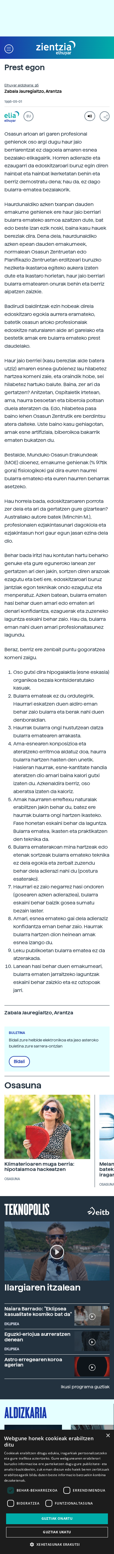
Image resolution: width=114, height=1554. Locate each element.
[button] (8, 48)
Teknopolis (27, 1209)
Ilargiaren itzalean (42, 1287)
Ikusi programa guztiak (85, 1386)
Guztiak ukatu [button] (57, 1532)
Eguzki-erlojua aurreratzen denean (37, 1336)
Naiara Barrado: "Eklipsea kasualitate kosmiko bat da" (38, 1311)
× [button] (108, 1436)
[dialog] (57, 1492)
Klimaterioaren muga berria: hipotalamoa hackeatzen (39, 1166)
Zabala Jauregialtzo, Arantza (33, 91)
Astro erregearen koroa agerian (33, 1362)
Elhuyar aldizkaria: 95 (21, 85)
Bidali (19, 1061)
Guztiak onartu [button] (57, 1518)
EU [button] (29, 116)
